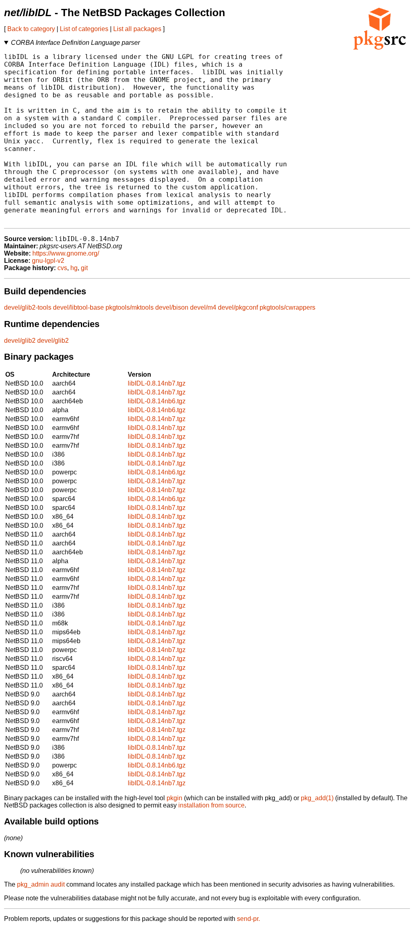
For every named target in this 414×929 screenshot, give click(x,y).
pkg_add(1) (317, 798)
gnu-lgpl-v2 (48, 260)
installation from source (211, 805)
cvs (62, 267)
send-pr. (248, 918)
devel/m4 (203, 307)
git (84, 267)
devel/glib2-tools (27, 307)
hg (74, 267)
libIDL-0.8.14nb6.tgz (157, 401)
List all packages (137, 28)
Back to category (31, 28)
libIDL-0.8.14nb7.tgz (157, 383)
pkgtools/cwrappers (287, 307)
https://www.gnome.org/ (65, 253)
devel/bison (171, 307)
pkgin (174, 798)
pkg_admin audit (41, 884)
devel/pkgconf (238, 307)
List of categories (84, 28)
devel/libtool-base (78, 307)
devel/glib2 (20, 340)
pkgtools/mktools (130, 307)
